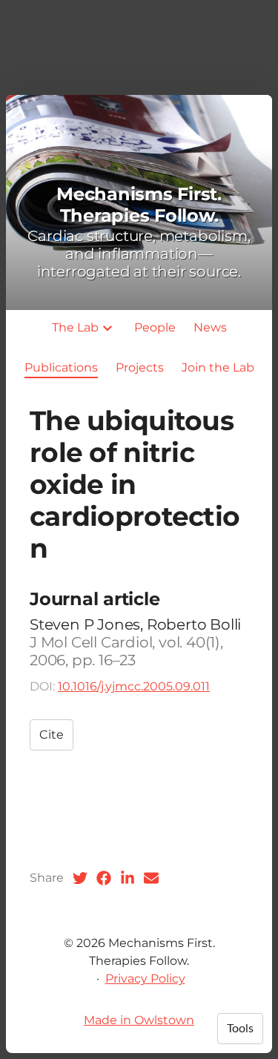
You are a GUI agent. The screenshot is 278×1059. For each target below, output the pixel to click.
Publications (61, 367)
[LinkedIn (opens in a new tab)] (127, 878)
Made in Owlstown (139, 1020)
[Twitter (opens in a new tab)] (80, 878)
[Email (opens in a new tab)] (151, 878)
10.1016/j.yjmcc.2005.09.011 (134, 686)
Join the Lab (218, 367)
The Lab (75, 327)
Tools (240, 1029)
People (155, 327)
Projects (140, 367)
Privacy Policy (145, 978)
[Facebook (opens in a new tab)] (103, 878)
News (210, 327)
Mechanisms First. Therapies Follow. (139, 204)
